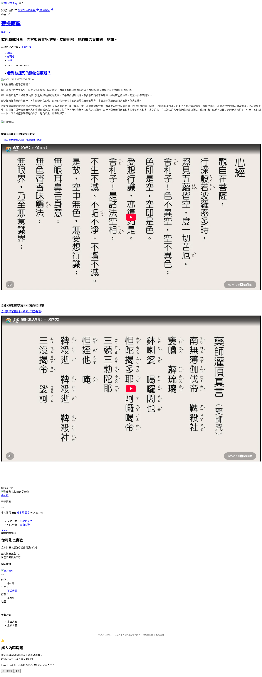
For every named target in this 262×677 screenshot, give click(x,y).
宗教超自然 (26, 521)
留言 (27, 512)
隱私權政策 (148, 635)
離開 (17, 671)
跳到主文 (6, 32)
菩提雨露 (11, 23)
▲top (4, 530)
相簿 (9, 53)
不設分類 (26, 47)
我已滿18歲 (7, 671)
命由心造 (25, 524)
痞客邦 (20, 512)
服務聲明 (160, 635)
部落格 (11, 56)
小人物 (4, 495)
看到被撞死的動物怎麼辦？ (29, 73)
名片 (9, 60)
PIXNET (108, 635)
